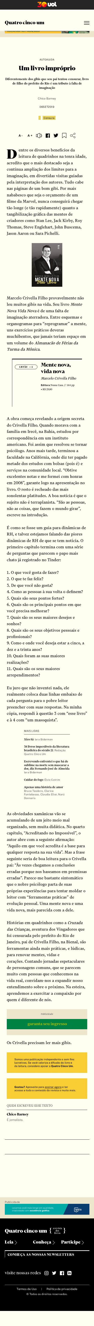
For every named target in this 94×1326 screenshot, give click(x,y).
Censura (49, 118)
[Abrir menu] (86, 23)
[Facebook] (62, 1273)
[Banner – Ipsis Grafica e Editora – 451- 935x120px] (47, 1209)
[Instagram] (46, 1273)
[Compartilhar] (72, 135)
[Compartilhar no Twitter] (56, 135)
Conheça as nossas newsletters (41, 1254)
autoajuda (47, 59)
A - (21, 135)
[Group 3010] (47, 1089)
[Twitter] (54, 1273)
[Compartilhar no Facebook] (48, 136)
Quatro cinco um (25, 23)
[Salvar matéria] (64, 135)
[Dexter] (47, 1024)
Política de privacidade (62, 1289)
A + (30, 135)
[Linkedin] (69, 1273)
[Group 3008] (47, 1063)
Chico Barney (47, 98)
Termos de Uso (27, 1289)
